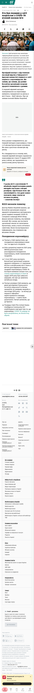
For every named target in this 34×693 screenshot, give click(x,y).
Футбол (7, 595)
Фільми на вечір (9, 550)
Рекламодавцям (6, 436)
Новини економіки (11, 523)
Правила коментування (24, 428)
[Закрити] (30, 676)
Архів (19, 443)
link (19, 403)
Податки (7, 535)
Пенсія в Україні (9, 537)
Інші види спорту (10, 602)
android (7, 636)
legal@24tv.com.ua (22, 666)
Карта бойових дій (10, 484)
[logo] (11, 2)
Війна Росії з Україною (12, 480)
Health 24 (4, 7)
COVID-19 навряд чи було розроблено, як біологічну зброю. (17, 313)
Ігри (19, 448)
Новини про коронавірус (15, 7)
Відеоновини (8, 469)
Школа (7, 565)
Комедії (7, 552)
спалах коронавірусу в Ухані (15, 274)
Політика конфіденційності (7, 442)
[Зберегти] (29, 29)
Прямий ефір (9, 467)
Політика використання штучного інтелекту (8, 446)
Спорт (7, 590)
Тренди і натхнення (10, 584)
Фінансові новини (10, 530)
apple (19, 636)
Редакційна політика (7, 427)
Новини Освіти (10, 560)
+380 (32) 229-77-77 (12, 664)
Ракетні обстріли (10, 482)
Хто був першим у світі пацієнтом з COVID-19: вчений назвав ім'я (28, 7)
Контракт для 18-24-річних (12, 511)
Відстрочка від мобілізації (12, 513)
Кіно (6, 543)
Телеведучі (5, 433)
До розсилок (11, 624)
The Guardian (13, 24)
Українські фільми (10, 547)
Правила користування (8, 439)
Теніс (6, 597)
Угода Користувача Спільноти (23, 425)
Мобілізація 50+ (9, 506)
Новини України (9, 464)
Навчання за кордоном (11, 572)
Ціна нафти (8, 525)
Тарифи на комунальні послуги (14, 532)
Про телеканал (6, 430)
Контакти (20, 434)
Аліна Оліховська (11, 21)
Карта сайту (21, 445)
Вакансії (20, 437)
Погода (7, 474)
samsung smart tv (19, 640)
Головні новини (9, 462)
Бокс (6, 592)
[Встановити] (17, 680)
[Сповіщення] (32, 2)
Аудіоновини (8, 471)
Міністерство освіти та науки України (15, 562)
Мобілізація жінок (10, 508)
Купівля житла (9, 582)
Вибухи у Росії (9, 493)
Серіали (7, 554)
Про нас (4, 422)
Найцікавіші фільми (10, 545)
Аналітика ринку (9, 580)
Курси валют (8, 528)
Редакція (4, 424)
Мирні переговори (10, 486)
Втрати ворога (9, 496)
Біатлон (7, 599)
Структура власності (23, 440)
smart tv (7, 640)
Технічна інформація (23, 431)
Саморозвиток (9, 569)
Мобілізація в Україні (12, 502)
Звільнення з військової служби (14, 504)
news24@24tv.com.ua (8, 396)
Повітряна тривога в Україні (13, 489)
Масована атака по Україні (12, 491)
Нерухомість (9, 578)
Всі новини (8, 460)
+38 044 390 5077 (23, 396)
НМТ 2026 (7, 567)
